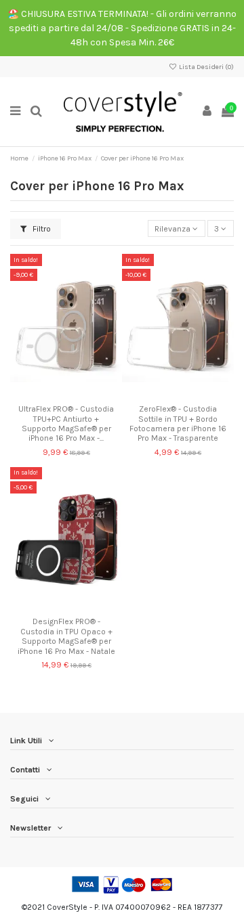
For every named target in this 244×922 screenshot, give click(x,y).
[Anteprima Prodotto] (82, 395)
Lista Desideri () (206, 67)
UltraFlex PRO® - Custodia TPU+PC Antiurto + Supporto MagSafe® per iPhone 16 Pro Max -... (66, 423)
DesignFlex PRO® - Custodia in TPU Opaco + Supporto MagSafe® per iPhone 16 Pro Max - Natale (66, 636)
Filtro (40, 229)
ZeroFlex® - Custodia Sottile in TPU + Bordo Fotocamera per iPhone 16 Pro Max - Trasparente (177, 423)
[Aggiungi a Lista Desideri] (50, 395)
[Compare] (66, 395)
